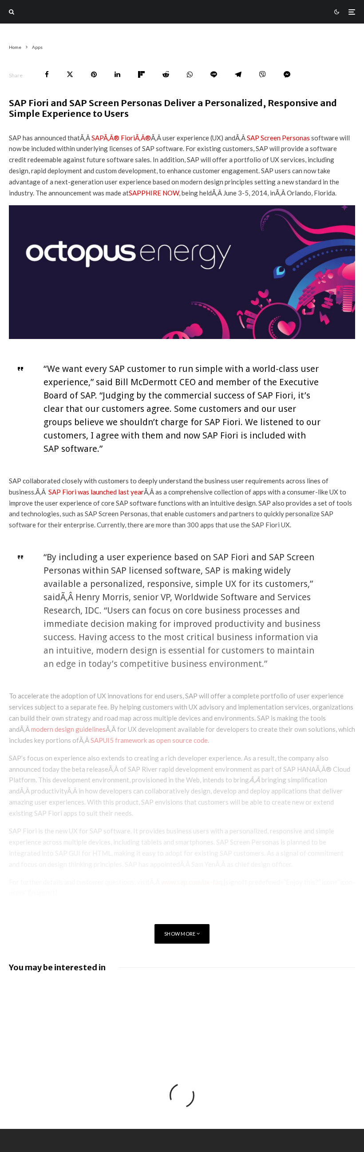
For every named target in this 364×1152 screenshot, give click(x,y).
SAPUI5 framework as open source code (149, 740)
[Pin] (94, 74)
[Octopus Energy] (182, 336)
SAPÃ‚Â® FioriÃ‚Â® (121, 138)
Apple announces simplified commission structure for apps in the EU (109, 997)
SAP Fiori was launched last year (95, 492)
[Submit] (165, 74)
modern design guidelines (68, 729)
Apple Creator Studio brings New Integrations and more (282, 993)
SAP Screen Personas (278, 138)
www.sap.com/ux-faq (191, 882)
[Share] (47, 74)
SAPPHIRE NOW (154, 193)
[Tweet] (70, 74)
